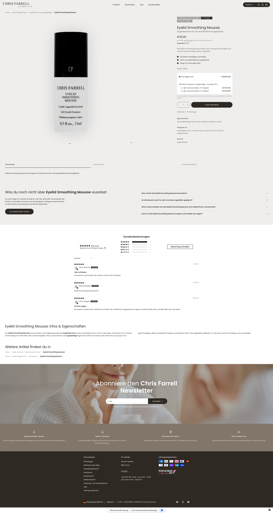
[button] (125, 242)
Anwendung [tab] (9, 164)
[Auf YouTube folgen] (188, 502)
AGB (85, 487)
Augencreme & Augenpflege (40, 12)
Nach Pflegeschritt (19, 12)
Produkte (116, 5)
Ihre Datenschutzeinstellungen (145, 510)
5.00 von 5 (95, 246)
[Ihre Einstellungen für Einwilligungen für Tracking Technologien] (269, 509)
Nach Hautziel (17, 352)
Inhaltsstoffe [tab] (99, 164)
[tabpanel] (136, 173)
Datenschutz (89, 476)
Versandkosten (187, 40)
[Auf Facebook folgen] (177, 502)
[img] (79, 264)
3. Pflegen (206, 18)
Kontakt (124, 471)
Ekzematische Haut (33, 352)
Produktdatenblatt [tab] (189, 164)
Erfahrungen (88, 461)
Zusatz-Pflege (184, 21)
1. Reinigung (183, 18)
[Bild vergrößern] (131, 142)
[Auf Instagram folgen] (183, 502)
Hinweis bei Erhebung (119, 510)
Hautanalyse (130, 5)
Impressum (88, 472)
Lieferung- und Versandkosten (96, 483)
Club (141, 5)
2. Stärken (195, 18)
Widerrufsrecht (89, 479)
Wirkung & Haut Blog (91, 465)
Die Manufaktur (154, 5)
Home (7, 12)
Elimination (33, 356)
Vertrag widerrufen (91, 490)
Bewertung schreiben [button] (180, 247)
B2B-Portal (125, 465)
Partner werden (127, 461)
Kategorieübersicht (91, 469)
